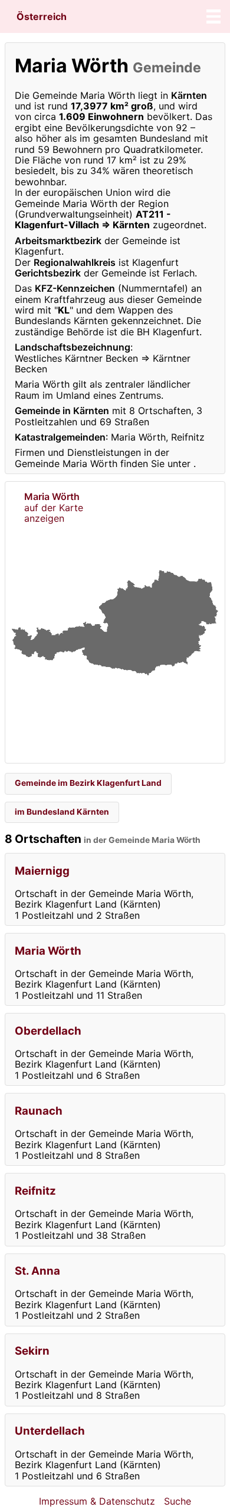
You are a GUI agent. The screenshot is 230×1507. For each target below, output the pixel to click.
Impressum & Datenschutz (97, 1501)
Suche (177, 1501)
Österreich (42, 16)
